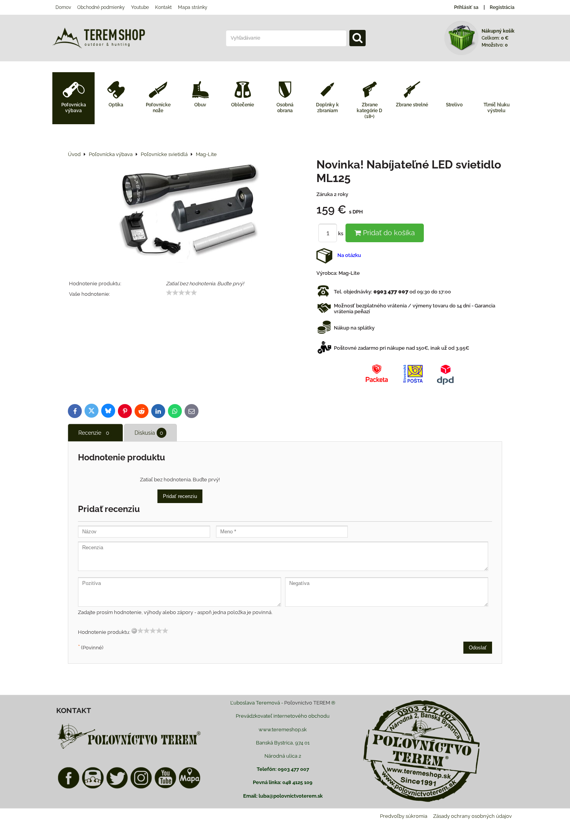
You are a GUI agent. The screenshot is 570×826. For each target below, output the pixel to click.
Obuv (200, 105)
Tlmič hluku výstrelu (497, 107)
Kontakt (163, 7)
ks (341, 233)
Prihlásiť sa (466, 7)
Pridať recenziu (180, 496)
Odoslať (478, 648)
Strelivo (454, 105)
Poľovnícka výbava (73, 107)
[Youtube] (165, 787)
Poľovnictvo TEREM (307, 703)
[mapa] (189, 787)
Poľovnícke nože (158, 107)
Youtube (140, 7)
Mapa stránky (192, 7)
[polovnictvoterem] (129, 748)
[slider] (181, 293)
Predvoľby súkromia (403, 816)
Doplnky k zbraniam (327, 107)
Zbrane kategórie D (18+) (369, 110)
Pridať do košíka (388, 233)
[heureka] (92, 787)
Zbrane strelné (412, 105)
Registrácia (502, 7)
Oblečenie (242, 105)
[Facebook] (68, 787)
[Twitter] (117, 787)
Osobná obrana (285, 107)
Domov (63, 7)
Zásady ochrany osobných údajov (472, 816)
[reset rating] (134, 631)
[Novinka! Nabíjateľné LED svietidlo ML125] (189, 211)
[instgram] (141, 787)
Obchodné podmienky (101, 7)
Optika (116, 105)
